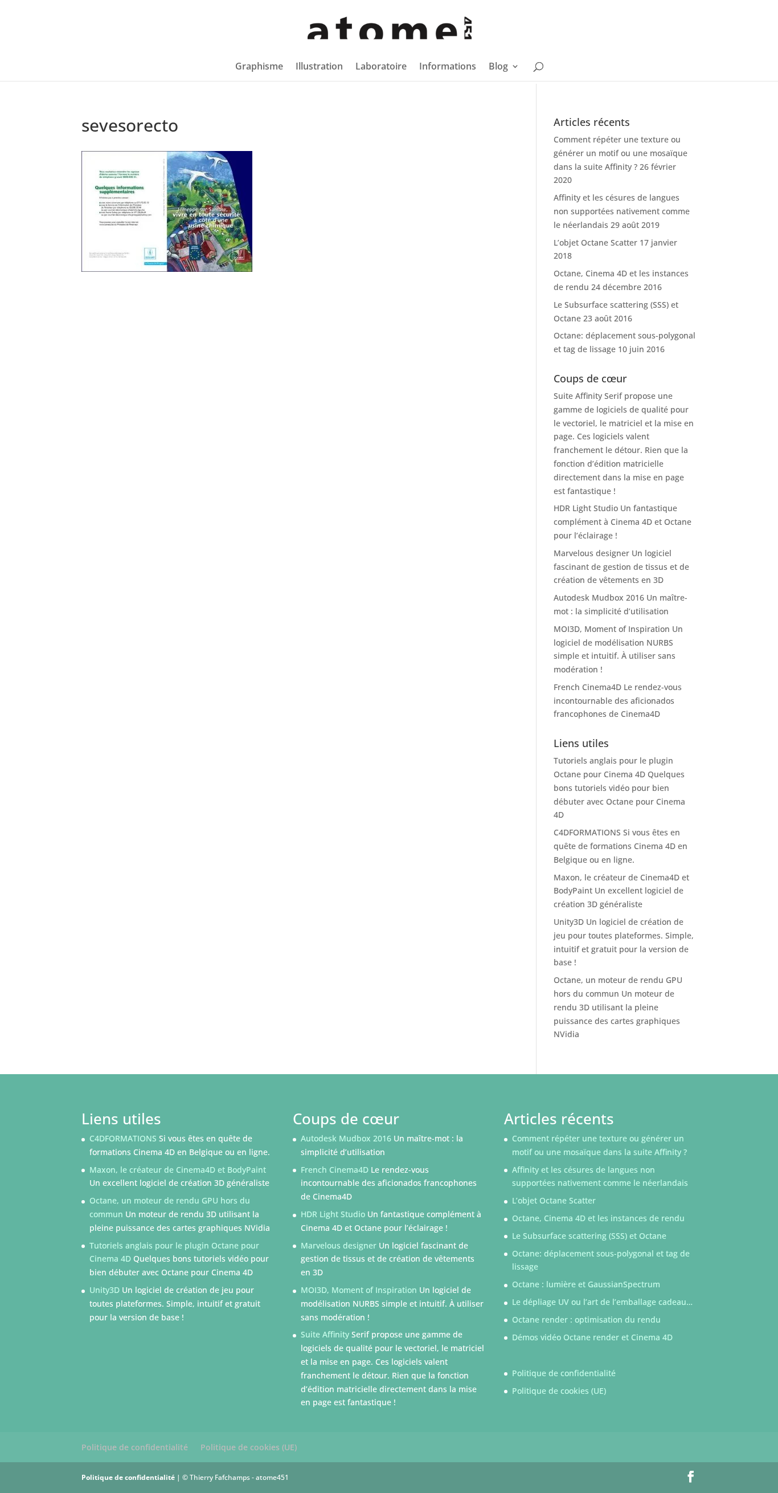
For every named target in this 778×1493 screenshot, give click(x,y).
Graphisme (259, 67)
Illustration (319, 67)
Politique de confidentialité (564, 1373)
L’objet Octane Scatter (595, 242)
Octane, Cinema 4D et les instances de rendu (598, 1218)
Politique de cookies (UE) (559, 1390)
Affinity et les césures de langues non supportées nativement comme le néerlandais (622, 211)
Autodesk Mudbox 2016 (599, 597)
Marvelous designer (591, 553)
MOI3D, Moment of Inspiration (612, 628)
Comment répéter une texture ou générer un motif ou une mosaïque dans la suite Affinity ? (620, 153)
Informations (447, 67)
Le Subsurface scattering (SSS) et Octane (589, 1235)
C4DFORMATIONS (587, 832)
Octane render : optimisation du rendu (586, 1319)
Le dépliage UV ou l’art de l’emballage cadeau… (602, 1301)
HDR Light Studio (586, 508)
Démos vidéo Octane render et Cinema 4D (592, 1337)
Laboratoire (381, 67)
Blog (498, 67)
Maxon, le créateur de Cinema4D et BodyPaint (177, 1169)
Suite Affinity (578, 395)
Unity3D (569, 921)
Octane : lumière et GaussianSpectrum (586, 1284)
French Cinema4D (587, 687)
